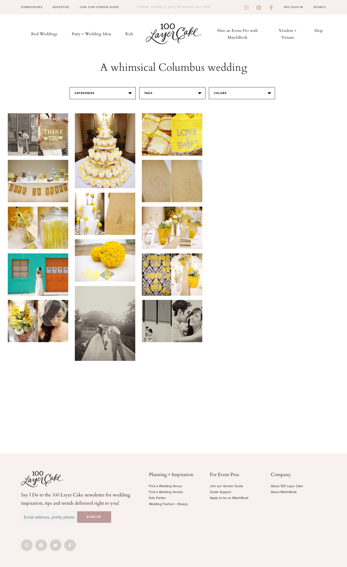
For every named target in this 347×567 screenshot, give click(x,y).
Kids (129, 34)
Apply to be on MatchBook (229, 498)
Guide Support (220, 492)
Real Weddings (44, 34)
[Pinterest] (258, 7)
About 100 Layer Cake (287, 486)
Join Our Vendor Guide (99, 7)
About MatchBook (284, 492)
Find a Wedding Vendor (166, 492)
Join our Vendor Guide (226, 486)
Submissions (31, 7)
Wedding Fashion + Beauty (168, 504)
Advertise (61, 7)
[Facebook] (271, 7)
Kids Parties (157, 498)
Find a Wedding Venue (165, 486)
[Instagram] (246, 7)
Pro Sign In (293, 7)
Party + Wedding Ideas (91, 34)
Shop (318, 30)
